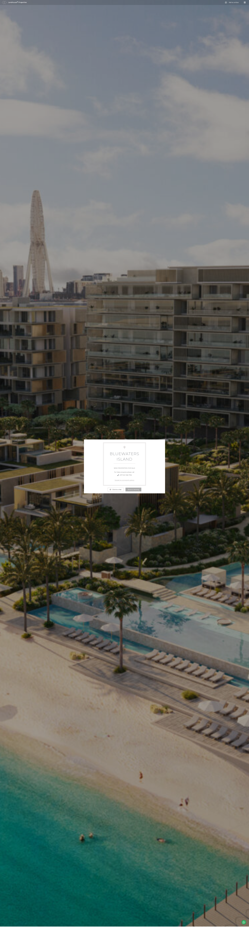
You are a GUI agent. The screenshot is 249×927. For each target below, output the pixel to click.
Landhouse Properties (17, 2)
